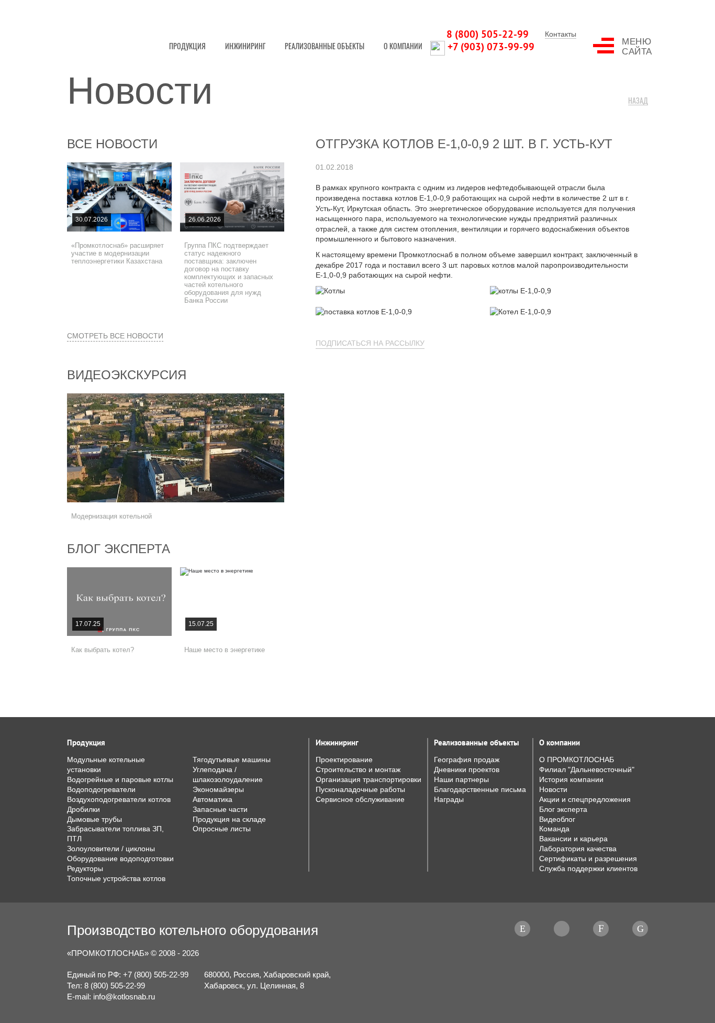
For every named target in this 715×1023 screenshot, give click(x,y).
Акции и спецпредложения (585, 800)
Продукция (187, 45)
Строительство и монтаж (358, 770)
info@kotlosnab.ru (124, 996)
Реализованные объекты (324, 45)
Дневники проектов (466, 770)
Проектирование (344, 760)
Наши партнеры (461, 780)
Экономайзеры (218, 790)
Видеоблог (557, 819)
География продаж (466, 760)
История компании (571, 780)
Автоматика (212, 800)
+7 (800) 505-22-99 (155, 974)
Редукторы (85, 869)
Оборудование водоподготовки (120, 859)
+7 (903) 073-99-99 (491, 46)
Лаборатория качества (578, 849)
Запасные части (220, 809)
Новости (553, 790)
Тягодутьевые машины (232, 760)
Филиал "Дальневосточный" (586, 770)
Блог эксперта (118, 549)
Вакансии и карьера (573, 839)
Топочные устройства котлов (116, 879)
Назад (638, 101)
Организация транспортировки (368, 780)
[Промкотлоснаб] (106, 29)
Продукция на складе (229, 819)
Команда (554, 829)
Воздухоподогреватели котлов (119, 800)
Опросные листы (222, 829)
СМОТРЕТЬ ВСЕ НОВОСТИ (115, 336)
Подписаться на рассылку (370, 343)
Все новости (112, 144)
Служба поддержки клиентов (588, 869)
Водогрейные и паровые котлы (120, 780)
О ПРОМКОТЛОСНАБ (576, 760)
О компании (403, 45)
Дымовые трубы (94, 819)
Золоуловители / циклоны (111, 849)
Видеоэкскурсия (126, 375)
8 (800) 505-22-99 (487, 34)
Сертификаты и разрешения (588, 859)
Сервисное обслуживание (360, 800)
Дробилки (83, 809)
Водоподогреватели (101, 790)
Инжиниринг (245, 45)
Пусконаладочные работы (360, 790)
